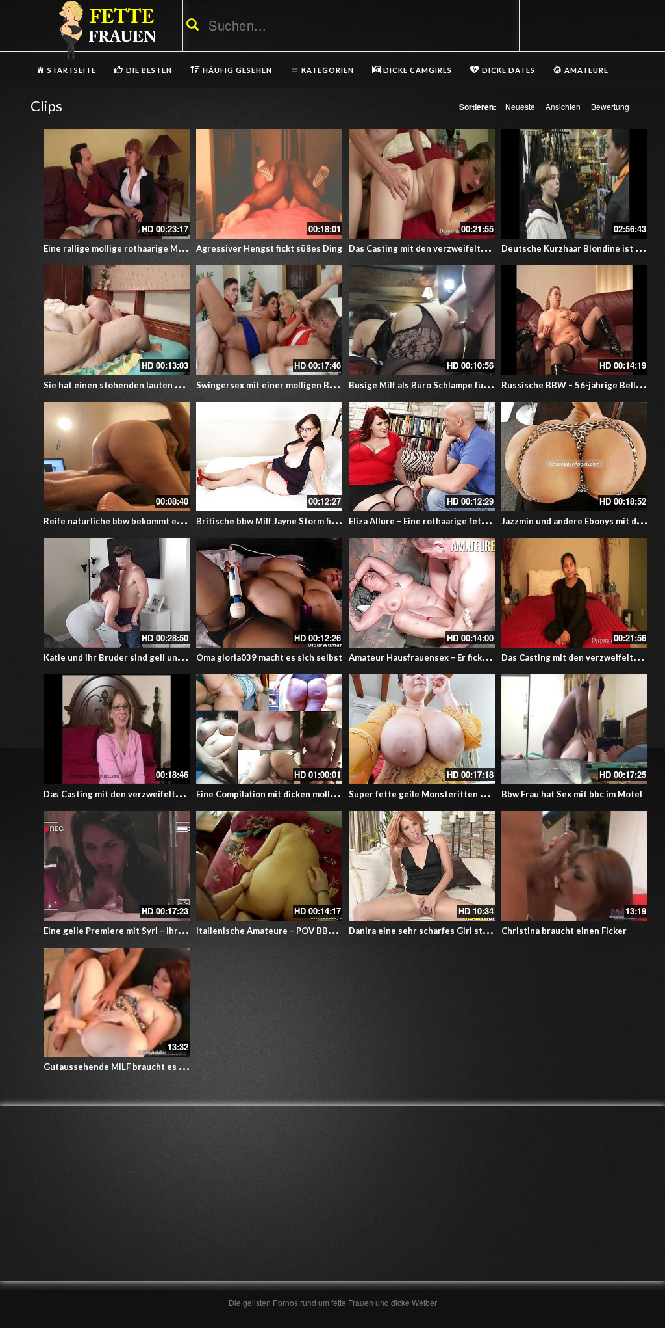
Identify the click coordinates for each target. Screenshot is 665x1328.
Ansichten (563, 106)
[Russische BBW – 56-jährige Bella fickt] (574, 320)
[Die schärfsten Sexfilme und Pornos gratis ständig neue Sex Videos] (105, 29)
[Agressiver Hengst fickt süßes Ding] (269, 184)
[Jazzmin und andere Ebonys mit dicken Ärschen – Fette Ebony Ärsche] (574, 457)
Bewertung (610, 106)
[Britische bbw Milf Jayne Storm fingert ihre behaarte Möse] (269, 457)
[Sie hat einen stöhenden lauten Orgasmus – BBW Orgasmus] (117, 320)
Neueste (520, 106)
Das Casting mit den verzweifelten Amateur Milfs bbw (154, 794)
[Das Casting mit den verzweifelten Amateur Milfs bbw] (574, 593)
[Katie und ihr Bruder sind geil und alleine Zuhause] (117, 593)
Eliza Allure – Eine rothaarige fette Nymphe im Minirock (462, 521)
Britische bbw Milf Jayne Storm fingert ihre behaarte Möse (317, 521)
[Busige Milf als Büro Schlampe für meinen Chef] (422, 320)
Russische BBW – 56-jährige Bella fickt (580, 385)
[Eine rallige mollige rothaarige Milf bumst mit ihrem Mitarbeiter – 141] (117, 184)
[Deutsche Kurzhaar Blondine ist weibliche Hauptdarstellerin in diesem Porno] (574, 184)
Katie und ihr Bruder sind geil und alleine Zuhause (147, 657)
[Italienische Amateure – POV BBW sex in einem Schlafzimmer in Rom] (269, 866)
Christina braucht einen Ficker (564, 930)
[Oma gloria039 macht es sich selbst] (269, 593)
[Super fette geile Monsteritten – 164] (422, 729)
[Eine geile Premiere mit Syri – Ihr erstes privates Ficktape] (117, 866)
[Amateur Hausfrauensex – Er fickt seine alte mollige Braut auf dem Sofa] (422, 593)
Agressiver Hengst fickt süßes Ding (269, 248)
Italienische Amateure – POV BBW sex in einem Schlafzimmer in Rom (337, 930)
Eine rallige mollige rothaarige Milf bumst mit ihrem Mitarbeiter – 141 (187, 248)
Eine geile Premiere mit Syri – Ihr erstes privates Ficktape (162, 930)
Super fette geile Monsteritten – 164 (425, 794)
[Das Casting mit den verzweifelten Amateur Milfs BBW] (422, 184)
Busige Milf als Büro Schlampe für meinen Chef (445, 385)
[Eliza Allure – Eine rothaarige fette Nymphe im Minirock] (422, 457)
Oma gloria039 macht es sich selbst (269, 657)
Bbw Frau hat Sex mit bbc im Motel (571, 794)
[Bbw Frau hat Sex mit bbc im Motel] (574, 729)
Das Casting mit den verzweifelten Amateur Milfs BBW (461, 248)
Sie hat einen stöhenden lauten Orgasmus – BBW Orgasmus (167, 385)
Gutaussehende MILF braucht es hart (120, 1066)
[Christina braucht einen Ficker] (574, 866)
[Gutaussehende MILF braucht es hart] (117, 1002)
